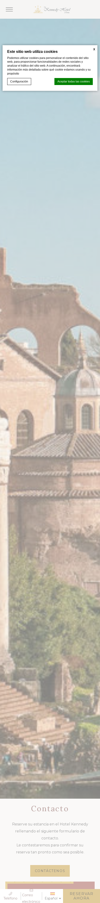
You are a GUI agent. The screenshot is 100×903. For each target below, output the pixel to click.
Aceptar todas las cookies (73, 81)
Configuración (19, 81)
